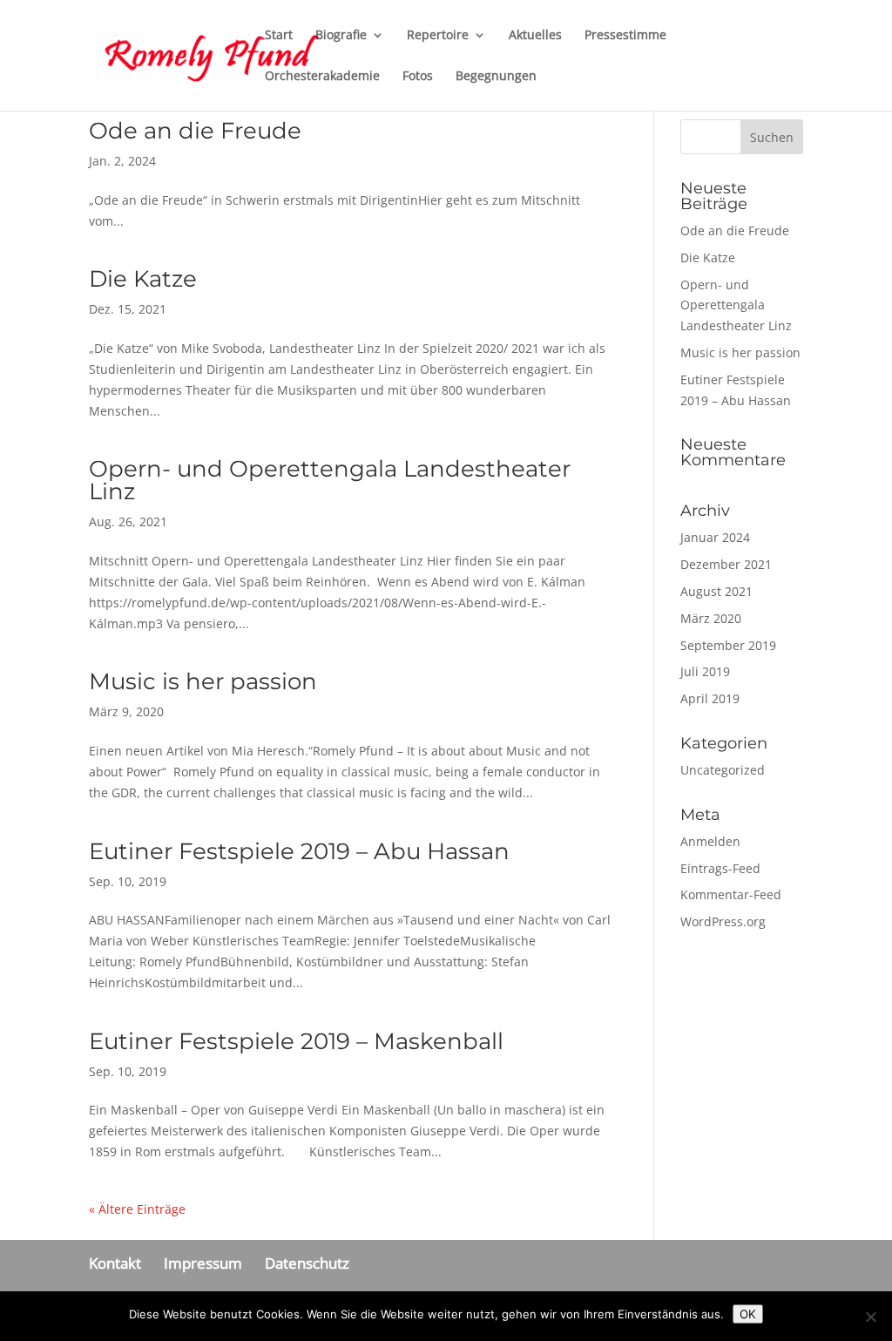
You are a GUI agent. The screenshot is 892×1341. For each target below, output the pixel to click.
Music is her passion (203, 681)
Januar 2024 (715, 537)
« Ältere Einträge (137, 1209)
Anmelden (710, 841)
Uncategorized (722, 770)
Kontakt (115, 1263)
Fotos (417, 77)
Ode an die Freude (195, 131)
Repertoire (438, 36)
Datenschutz (307, 1263)
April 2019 (710, 698)
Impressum (203, 1263)
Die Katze (143, 279)
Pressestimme (625, 36)
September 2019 (728, 645)
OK (748, 1314)
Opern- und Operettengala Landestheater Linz (330, 480)
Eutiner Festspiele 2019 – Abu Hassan (299, 851)
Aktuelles (535, 36)
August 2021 (716, 591)
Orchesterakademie (322, 77)
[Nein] (870, 1316)
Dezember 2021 (726, 564)
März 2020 (710, 618)
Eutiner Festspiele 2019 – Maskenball (296, 1041)
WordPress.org (723, 921)
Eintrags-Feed (720, 868)
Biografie (341, 36)
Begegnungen (496, 77)
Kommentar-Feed (730, 894)
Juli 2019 (705, 671)
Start (279, 36)
